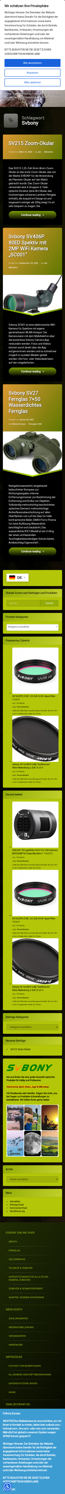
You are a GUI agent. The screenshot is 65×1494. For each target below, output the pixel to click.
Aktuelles (48, 152)
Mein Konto (14, 1309)
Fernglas (14, 1250)
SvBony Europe (18, 424)
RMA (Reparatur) (18, 1404)
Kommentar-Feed (18, 1208)
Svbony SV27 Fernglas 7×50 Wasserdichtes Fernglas (25, 402)
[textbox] (32, 626)
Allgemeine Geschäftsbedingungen (30, 1374)
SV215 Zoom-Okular (31, 143)
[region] (32, 45)
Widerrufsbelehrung (21, 1327)
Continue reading (38, 214)
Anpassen (32, 72)
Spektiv (13, 1241)
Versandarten (17, 1336)
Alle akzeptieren (32, 62)
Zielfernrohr (17, 1259)
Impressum (14, 1357)
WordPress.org (17, 1211)
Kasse (12, 1392)
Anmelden (15, 1201)
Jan (39, 152)
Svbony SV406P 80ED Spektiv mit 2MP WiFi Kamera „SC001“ (28, 246)
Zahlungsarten (18, 1318)
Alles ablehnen (32, 82)
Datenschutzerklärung (23, 1383)
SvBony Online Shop (20, 1232)
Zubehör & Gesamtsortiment (26, 1288)
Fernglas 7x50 (35, 424)
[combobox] (32, 627)
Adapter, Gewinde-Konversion (26, 1297)
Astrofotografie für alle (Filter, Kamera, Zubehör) (29, 1278)
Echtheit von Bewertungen (25, 1366)
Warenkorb (16, 1344)
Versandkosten (23, 707)
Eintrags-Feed (17, 1204)
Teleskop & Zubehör (20, 1268)
